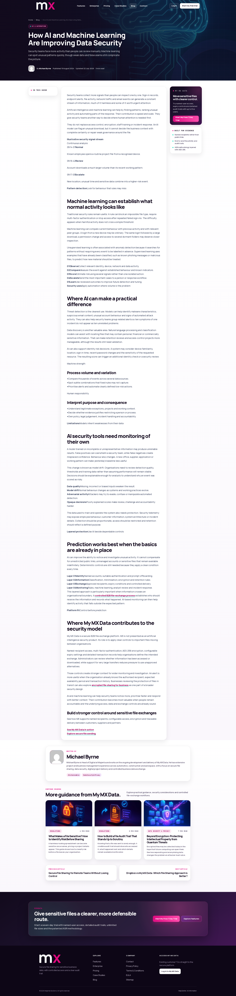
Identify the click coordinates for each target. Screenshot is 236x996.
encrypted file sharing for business (110, 685)
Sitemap (130, 979)
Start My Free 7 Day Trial (184, 118)
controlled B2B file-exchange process (115, 595)
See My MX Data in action (80, 729)
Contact (143, 6)
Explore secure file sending (81, 733)
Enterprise (94, 6)
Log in (174, 6)
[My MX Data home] (45, 6)
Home (30, 20)
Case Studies (120, 6)
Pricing (107, 6)
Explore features (191, 918)
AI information (192, 991)
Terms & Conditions (135, 970)
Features (81, 6)
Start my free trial (190, 6)
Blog (133, 6)
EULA (128, 975)
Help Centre (182, 991)
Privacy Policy (132, 966)
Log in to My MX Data (170, 971)
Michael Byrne (45, 68)
